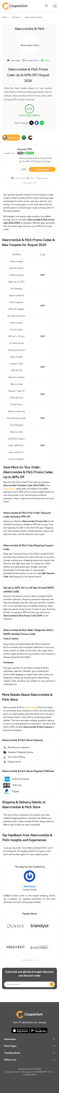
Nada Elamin (30, 886)
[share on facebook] (36, 123)
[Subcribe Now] (52, 984)
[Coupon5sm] (15, 6)
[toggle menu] (47, 5)
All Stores (16, 17)
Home (4, 17)
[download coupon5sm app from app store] (21, 1030)
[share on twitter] (31, 123)
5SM (35, 169)
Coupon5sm (9, 488)
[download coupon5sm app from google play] (38, 1030)
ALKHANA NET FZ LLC (44, 1071)
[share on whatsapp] (42, 123)
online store (30, 707)
